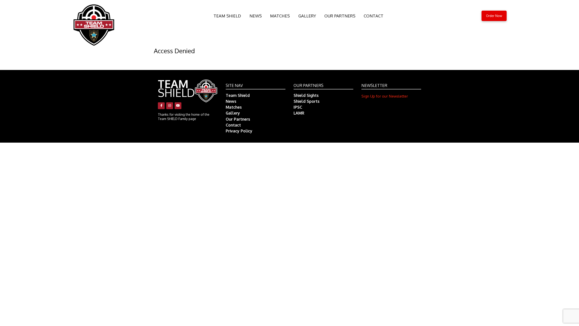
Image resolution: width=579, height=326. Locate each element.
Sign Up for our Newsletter (384, 96)
